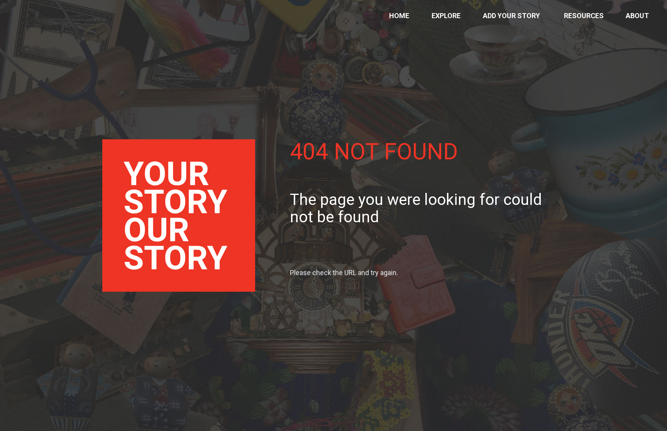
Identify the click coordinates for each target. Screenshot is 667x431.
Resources (584, 16)
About (637, 16)
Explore (446, 16)
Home (399, 16)
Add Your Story (511, 16)
